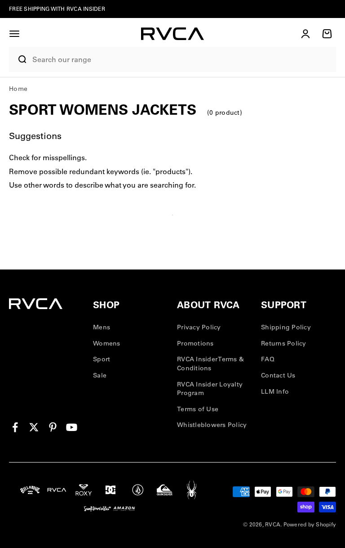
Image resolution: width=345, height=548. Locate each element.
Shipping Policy (286, 327)
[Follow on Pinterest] (53, 427)
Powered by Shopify (309, 524)
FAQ (267, 359)
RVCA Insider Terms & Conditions (210, 363)
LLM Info (275, 391)
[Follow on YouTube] (72, 427)
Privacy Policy (199, 327)
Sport (101, 359)
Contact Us (278, 375)
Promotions (195, 343)
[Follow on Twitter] (34, 427)
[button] (14, 34)
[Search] (18, 59)
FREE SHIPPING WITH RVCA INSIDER (57, 8)
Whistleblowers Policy (212, 425)
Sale (99, 375)
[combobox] (182, 59)
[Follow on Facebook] (15, 427)
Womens (106, 343)
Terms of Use (197, 409)
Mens (101, 327)
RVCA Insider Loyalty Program (210, 388)
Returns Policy (283, 343)
